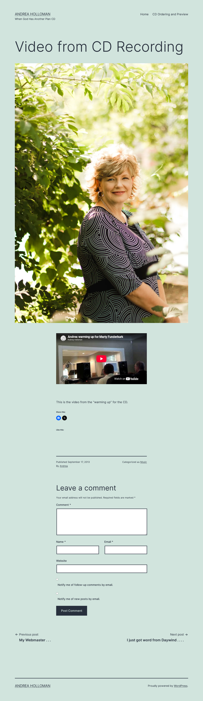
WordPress (180, 685)
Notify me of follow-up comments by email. (85, 584)
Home (144, 14)
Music (143, 461)
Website (61, 560)
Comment (63, 504)
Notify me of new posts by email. (79, 598)
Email (108, 541)
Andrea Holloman (32, 14)
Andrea (64, 465)
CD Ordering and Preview (170, 14)
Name (61, 541)
